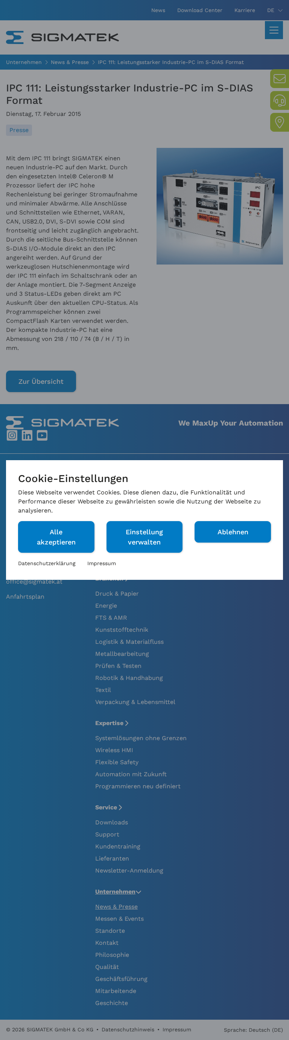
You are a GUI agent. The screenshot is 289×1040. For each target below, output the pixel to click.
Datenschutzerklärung (46, 563)
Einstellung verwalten (144, 537)
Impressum (101, 563)
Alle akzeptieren (56, 537)
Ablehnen (233, 532)
